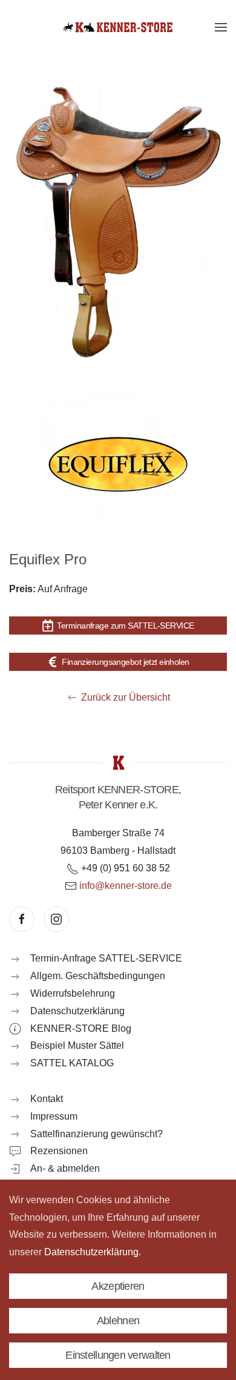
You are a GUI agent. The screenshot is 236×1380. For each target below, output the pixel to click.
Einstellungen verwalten (117, 1355)
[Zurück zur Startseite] (118, 27)
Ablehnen (118, 1321)
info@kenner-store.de (125, 885)
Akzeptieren (117, 1286)
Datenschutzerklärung (91, 1252)
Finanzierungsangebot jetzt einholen (125, 662)
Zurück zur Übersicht (125, 697)
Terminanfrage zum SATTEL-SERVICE (125, 625)
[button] (221, 27)
